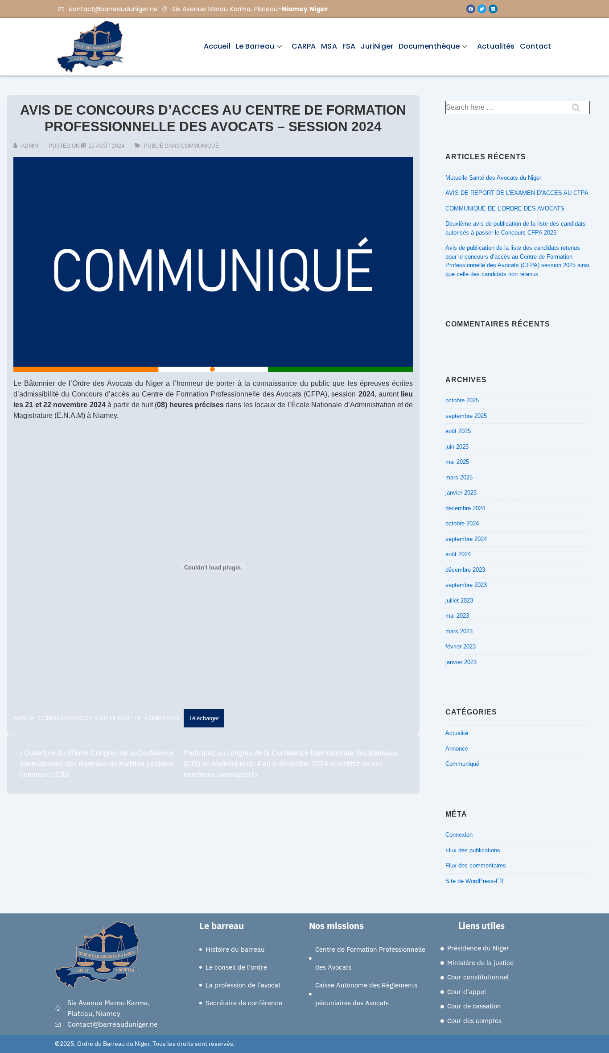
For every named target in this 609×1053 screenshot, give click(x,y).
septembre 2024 (466, 539)
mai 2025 (457, 461)
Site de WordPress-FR (474, 881)
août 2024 (458, 554)
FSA (348, 46)
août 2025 (458, 431)
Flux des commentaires (475, 865)
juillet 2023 (459, 600)
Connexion (459, 834)
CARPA (304, 46)
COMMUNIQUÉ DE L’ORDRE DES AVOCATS (505, 208)
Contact (535, 46)
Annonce (456, 748)
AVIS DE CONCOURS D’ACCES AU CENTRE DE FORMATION (96, 718)
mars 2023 (459, 631)
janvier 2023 (461, 662)
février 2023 (460, 646)
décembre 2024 (465, 508)
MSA (329, 46)
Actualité (456, 733)
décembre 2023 (465, 569)
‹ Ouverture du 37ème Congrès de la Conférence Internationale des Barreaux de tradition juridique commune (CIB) (97, 763)
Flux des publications (472, 850)
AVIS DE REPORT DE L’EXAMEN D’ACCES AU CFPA (516, 193)
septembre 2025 (466, 416)
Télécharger (204, 718)
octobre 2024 (462, 523)
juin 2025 (457, 446)
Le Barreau (255, 46)
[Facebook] (470, 8)
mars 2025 (459, 477)
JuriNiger (377, 46)
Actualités (495, 46)
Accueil (217, 46)
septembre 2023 (466, 585)
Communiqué (200, 146)
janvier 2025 (461, 492)
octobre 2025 (462, 400)
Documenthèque (429, 46)
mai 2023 (457, 615)
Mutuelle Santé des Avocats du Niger (493, 177)
